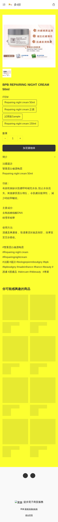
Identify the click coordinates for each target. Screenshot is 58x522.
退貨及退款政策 (31, 509)
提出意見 (29, 515)
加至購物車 (29, 148)
